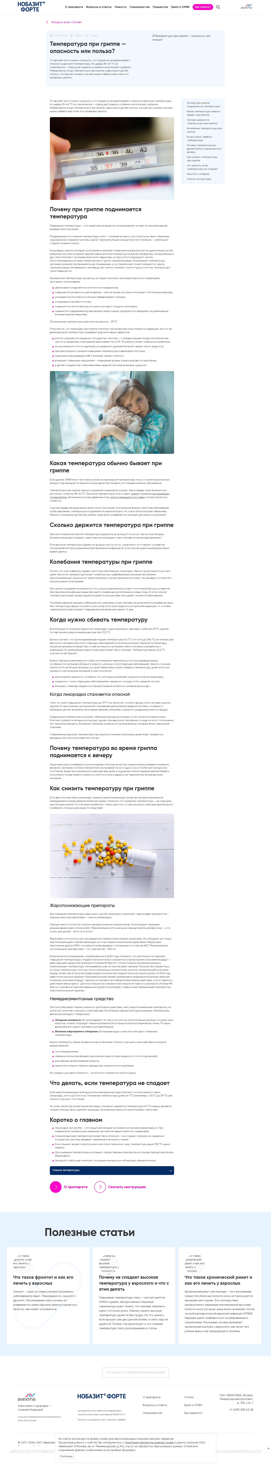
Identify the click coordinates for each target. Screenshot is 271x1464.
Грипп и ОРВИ (180, 7)
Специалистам (140, 7)
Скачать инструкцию (127, 1187)
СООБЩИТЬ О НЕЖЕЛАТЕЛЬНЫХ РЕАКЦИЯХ (135, 1372)
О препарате (74, 7)
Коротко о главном (198, 174)
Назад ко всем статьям (66, 22)
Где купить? (203, 7)
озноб (134, 494)
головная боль (58, 497)
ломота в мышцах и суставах (127, 497)
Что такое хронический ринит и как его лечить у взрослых (218, 1280)
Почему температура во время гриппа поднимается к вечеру (204, 149)
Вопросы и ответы (99, 7)
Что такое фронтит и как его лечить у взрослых (43, 1280)
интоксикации (160, 494)
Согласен (66, 1456)
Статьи (189, 1397)
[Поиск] (218, 7)
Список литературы (199, 179)
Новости (120, 7)
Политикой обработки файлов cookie (149, 1442)
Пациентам (160, 7)
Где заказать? (193, 1413)
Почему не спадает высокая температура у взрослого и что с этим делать (134, 1283)
